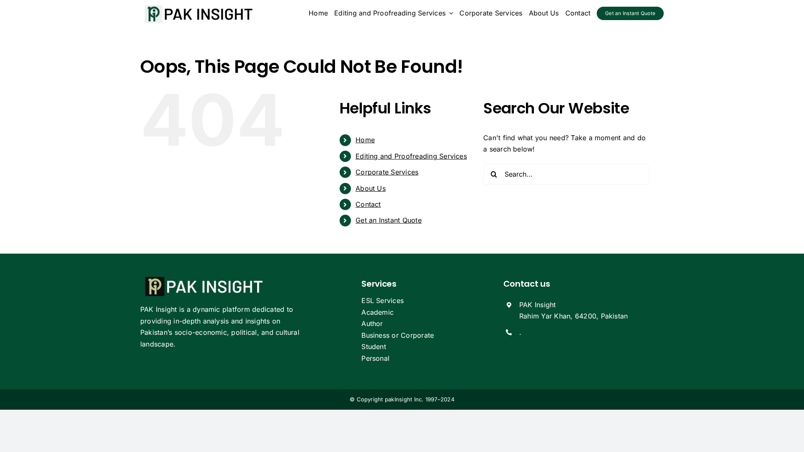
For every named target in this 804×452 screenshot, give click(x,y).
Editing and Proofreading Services (411, 156)
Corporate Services (387, 172)
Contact (368, 204)
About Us (371, 188)
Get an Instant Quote (389, 220)
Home (365, 140)
